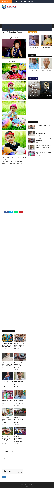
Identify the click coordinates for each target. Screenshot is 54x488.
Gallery (38, 25)
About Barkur (9, 25)
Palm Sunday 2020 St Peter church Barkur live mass (23, 1)
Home (3, 25)
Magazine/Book (31, 25)
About (27, 486)
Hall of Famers (6, 29)
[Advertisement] (35, 13)
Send (4, 477)
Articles (22, 25)
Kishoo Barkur (5, 34)
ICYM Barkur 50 (15, 29)
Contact (31, 486)
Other (44, 25)
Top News (16, 25)
